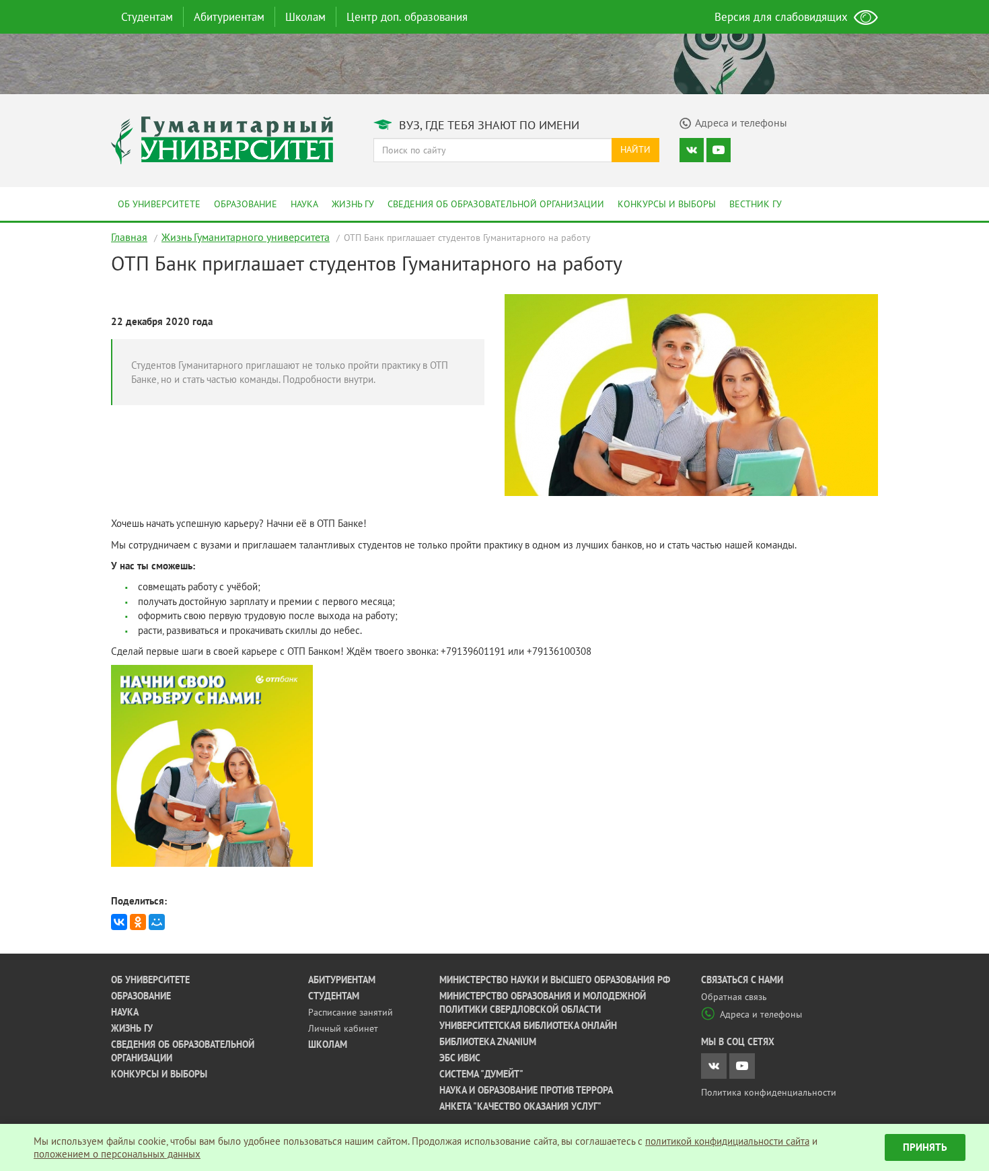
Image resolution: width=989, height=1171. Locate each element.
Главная (129, 237)
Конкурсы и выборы (667, 204)
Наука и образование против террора (526, 1090)
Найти (635, 149)
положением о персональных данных (117, 1153)
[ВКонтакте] (119, 922)
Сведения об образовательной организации (496, 204)
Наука (304, 204)
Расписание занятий (350, 1012)
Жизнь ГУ (353, 204)
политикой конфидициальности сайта (727, 1141)
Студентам (147, 16)
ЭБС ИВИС (459, 1058)
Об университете (159, 204)
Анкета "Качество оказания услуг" (520, 1106)
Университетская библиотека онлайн (528, 1026)
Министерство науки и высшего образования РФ (554, 980)
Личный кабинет (343, 1028)
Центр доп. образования (407, 16)
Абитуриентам (229, 16)
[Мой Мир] (157, 922)
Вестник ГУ (755, 204)
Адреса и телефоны (761, 1014)
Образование (245, 204)
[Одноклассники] (138, 922)
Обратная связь (734, 997)
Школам (305, 16)
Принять (925, 1147)
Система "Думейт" (481, 1074)
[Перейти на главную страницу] (222, 139)
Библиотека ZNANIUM (487, 1042)
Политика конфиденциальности (768, 1092)
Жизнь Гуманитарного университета (245, 237)
